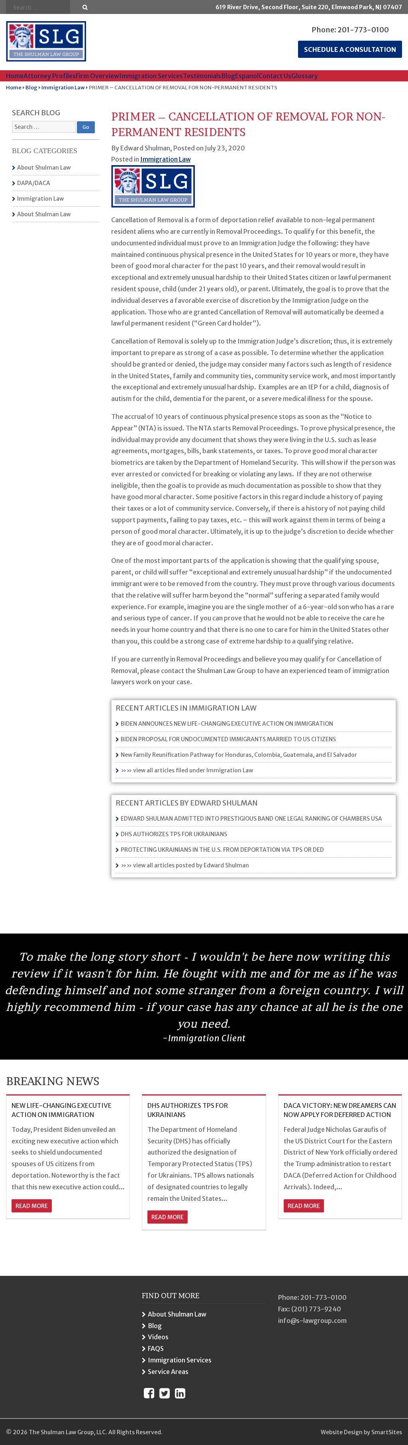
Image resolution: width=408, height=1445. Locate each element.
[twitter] (164, 1393)
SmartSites (386, 1432)
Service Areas (168, 1372)
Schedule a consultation (350, 49)
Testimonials (202, 76)
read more (32, 1206)
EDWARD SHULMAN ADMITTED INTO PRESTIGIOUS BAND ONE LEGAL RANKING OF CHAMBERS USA (251, 818)
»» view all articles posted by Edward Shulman (185, 865)
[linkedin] (180, 1393)
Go (85, 7)
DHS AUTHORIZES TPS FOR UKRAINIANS (174, 834)
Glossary (304, 76)
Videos (158, 1337)
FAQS (156, 1349)
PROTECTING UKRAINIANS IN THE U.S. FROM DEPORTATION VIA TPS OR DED (222, 850)
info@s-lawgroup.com (312, 1321)
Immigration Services (151, 76)
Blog (228, 76)
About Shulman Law (44, 167)
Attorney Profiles (50, 76)
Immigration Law (40, 198)
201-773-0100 (363, 29)
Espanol (247, 76)
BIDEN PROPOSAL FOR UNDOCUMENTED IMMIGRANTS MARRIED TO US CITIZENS (228, 739)
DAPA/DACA (33, 183)
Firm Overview (97, 76)
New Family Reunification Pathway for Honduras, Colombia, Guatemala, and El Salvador (239, 755)
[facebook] (149, 1393)
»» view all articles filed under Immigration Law (187, 770)
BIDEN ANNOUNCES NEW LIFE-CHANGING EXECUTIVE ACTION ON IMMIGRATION (227, 723)
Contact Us (275, 76)
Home (15, 76)
